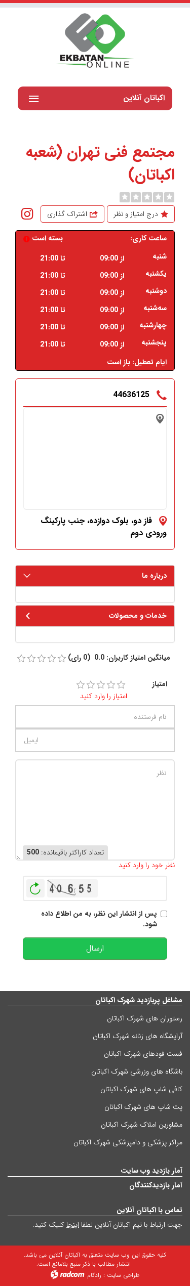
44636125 (131, 395)
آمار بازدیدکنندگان (155, 1185)
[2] (90, 685)
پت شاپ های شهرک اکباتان (143, 1106)
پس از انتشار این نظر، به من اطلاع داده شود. (99, 919)
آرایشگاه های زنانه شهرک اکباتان (137, 1036)
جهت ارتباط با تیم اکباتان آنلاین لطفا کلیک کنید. (107, 1224)
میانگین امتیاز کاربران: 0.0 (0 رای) (119, 658)
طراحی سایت (123, 1275)
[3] (100, 685)
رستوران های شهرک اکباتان (144, 1018)
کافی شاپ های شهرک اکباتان (141, 1089)
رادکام (94, 1275)
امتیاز (159, 684)
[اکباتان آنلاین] (95, 41)
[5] (121, 685)
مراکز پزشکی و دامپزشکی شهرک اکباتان (127, 1142)
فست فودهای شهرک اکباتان (143, 1053)
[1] (80, 685)
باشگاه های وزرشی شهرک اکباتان (136, 1071)
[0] (124, 197)
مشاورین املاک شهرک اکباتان (141, 1124)
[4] (111, 685)
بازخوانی (35, 886)
